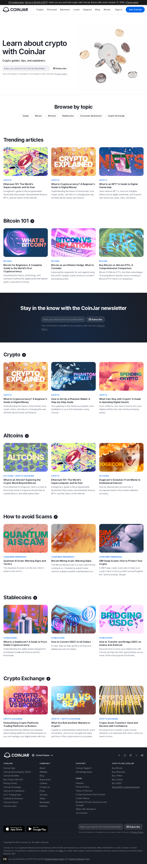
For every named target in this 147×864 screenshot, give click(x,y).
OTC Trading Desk (12, 794)
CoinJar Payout (10, 802)
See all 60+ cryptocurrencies (126, 787)
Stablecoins (68, 116)
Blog (97, 9)
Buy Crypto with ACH (13, 779)
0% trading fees (16, 2)
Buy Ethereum (118, 772)
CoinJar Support (83, 768)
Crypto (40, 9)
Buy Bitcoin (117, 768)
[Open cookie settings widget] (4, 859)
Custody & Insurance (13, 798)
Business (65, 9)
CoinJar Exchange (12, 787)
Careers (43, 783)
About (107, 9)
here (61, 851)
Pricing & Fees (10, 783)
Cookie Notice (82, 798)
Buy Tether (117, 775)
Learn (77, 9)
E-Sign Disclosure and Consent (90, 794)
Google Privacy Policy (54, 859)
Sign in (118, 9)
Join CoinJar (135, 9)
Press (42, 791)
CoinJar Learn (10, 806)
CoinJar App (9, 768)
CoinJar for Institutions (13, 791)
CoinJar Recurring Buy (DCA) (17, 772)
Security (43, 794)
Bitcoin (38, 116)
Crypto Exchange (116, 116)
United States (43, 755)
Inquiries (80, 783)
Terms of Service (84, 790)
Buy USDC (117, 783)
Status (42, 798)
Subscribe (61, 68)
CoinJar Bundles (11, 775)
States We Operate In (86, 809)
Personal (52, 9)
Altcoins (52, 116)
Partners (44, 806)
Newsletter (45, 802)
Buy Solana (117, 779)
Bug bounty (45, 779)
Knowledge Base (84, 772)
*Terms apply (131, 2)
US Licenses (81, 813)
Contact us (45, 787)
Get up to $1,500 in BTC (36, 2)
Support (87, 9)
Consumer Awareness (91, 116)
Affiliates (44, 772)
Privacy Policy (61, 74)
